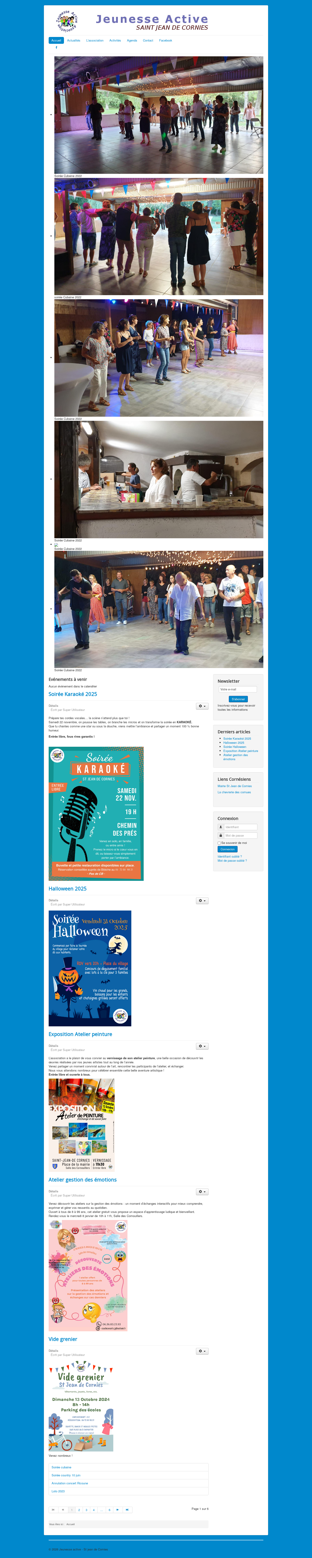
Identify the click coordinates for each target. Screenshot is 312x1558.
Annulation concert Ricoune (70, 1483)
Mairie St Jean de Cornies (235, 786)
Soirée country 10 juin (66, 1475)
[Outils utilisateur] (202, 706)
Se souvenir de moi (234, 843)
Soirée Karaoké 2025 (73, 693)
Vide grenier (63, 1338)
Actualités (73, 40)
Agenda (132, 40)
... (101, 1510)
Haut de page (254, 1549)
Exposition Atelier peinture (80, 1033)
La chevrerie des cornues (234, 792)
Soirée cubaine (61, 1467)
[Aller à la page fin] (127, 1510)
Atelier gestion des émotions (83, 1179)
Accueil (56, 40)
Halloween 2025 (68, 888)
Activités (115, 40)
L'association (94, 40)
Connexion (228, 849)
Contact (148, 40)
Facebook (165, 40)
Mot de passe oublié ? (232, 860)
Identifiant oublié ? (230, 856)
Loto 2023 (58, 1491)
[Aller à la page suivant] (118, 1510)
